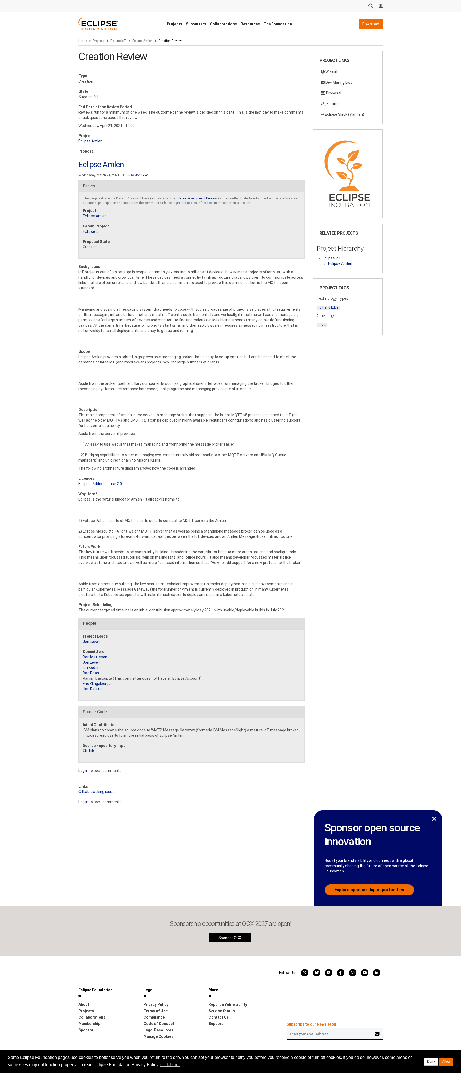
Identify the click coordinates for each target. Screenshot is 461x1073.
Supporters (196, 24)
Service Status (222, 1011)
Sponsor (86, 1030)
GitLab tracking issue (96, 792)
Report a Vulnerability (228, 1004)
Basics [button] (89, 186)
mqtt (322, 324)
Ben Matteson (95, 657)
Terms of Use (156, 1011)
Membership (89, 1024)
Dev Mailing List (338, 82)
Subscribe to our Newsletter (312, 1024)
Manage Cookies (158, 1036)
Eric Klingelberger (97, 684)
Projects (174, 24)
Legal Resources (158, 1030)
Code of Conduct (159, 1024)
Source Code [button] (95, 711)
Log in (83, 770)
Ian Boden (91, 668)
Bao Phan (91, 673)
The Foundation (278, 24)
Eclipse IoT (118, 41)
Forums (333, 104)
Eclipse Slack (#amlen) (344, 114)
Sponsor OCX (229, 938)
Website (332, 72)
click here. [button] (170, 1064)
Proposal (333, 93)
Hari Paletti (92, 689)
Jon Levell (142, 175)
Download (370, 24)
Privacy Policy (156, 1004)
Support (216, 1024)
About (83, 1004)
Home (82, 41)
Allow (446, 1061)
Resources (250, 24)
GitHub (88, 751)
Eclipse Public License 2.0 (100, 484)
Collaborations (223, 24)
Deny (431, 1061)
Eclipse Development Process (197, 198)
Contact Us (219, 1017)
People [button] (89, 623)
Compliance (154, 1017)
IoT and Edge (328, 307)
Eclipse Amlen (142, 41)
